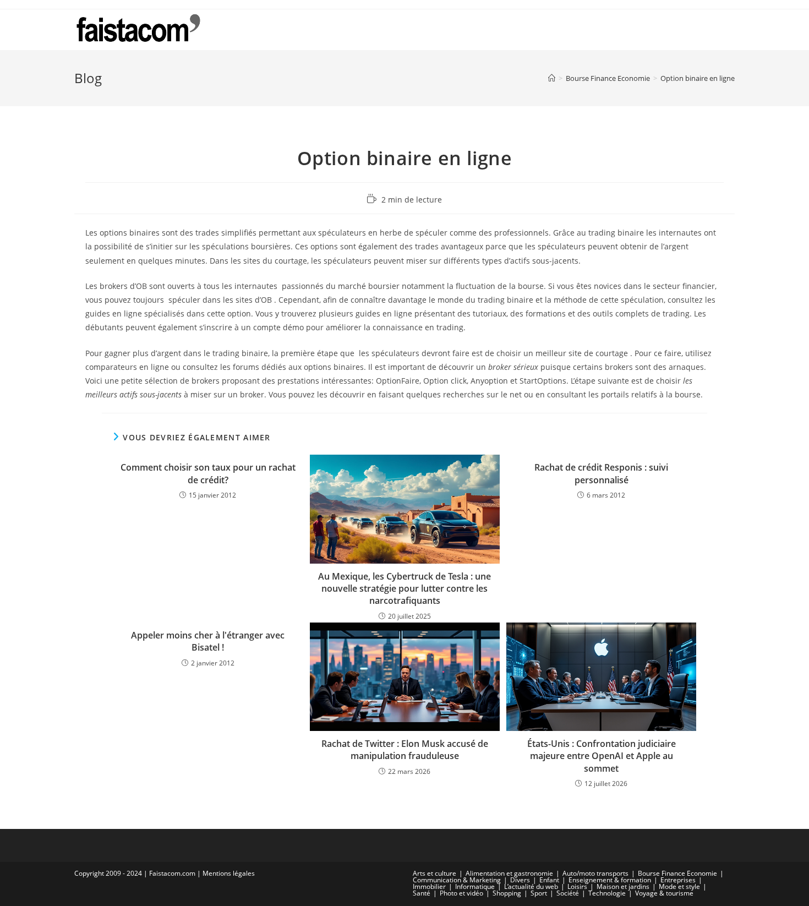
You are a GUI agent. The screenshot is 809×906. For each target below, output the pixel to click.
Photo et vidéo (461, 893)
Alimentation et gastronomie (509, 873)
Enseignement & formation (610, 880)
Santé (421, 893)
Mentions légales (229, 873)
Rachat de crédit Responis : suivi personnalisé (601, 473)
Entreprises (678, 880)
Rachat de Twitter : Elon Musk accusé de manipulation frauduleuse (404, 750)
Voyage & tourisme (664, 893)
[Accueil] (551, 78)
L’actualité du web (531, 886)
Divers (520, 880)
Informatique (475, 886)
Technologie (607, 893)
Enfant (549, 880)
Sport (539, 893)
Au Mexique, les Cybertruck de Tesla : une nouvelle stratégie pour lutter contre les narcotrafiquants (404, 588)
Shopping (507, 893)
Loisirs (577, 886)
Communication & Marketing (457, 880)
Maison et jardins (623, 886)
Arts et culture (434, 873)
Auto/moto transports (595, 873)
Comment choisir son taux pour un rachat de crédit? (208, 473)
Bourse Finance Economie (677, 873)
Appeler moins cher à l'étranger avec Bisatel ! (208, 641)
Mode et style (679, 886)
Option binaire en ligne (697, 78)
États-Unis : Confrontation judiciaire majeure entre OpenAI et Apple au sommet (601, 756)
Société (567, 893)
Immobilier (429, 886)
